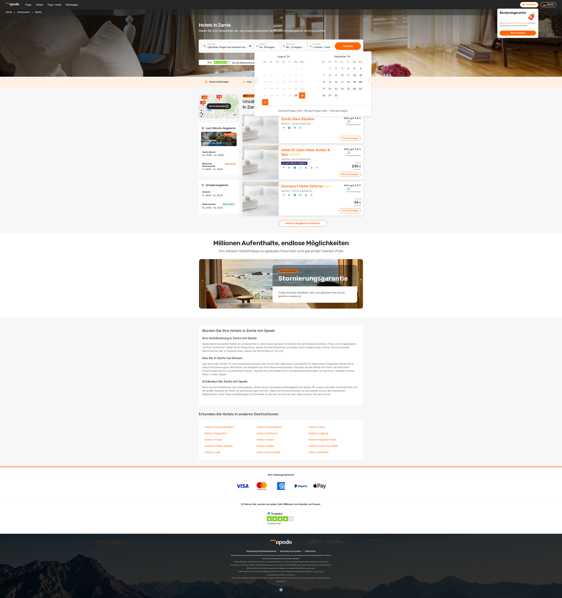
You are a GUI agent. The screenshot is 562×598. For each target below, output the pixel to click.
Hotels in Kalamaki (319, 452)
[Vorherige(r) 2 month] (254, 80)
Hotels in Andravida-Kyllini (219, 427)
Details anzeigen (350, 174)
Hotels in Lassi (212, 452)
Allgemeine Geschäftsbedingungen (261, 551)
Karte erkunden (217, 106)
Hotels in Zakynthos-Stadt (323, 446)
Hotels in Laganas (318, 433)
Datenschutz (310, 551)
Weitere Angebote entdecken (303, 223)
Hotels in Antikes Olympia (219, 446)
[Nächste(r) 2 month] (371, 80)
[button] (250, 46)
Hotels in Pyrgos (213, 439)
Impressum (291, 575)
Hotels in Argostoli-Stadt (322, 439)
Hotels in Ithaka (265, 446)
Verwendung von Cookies (290, 551)
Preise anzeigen (350, 138)
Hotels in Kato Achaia (268, 452)
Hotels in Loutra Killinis (269, 427)
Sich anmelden (517, 33)
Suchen (348, 46)
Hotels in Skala (317, 427)
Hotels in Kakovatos (215, 433)
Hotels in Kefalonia (267, 433)
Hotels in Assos (265, 439)
